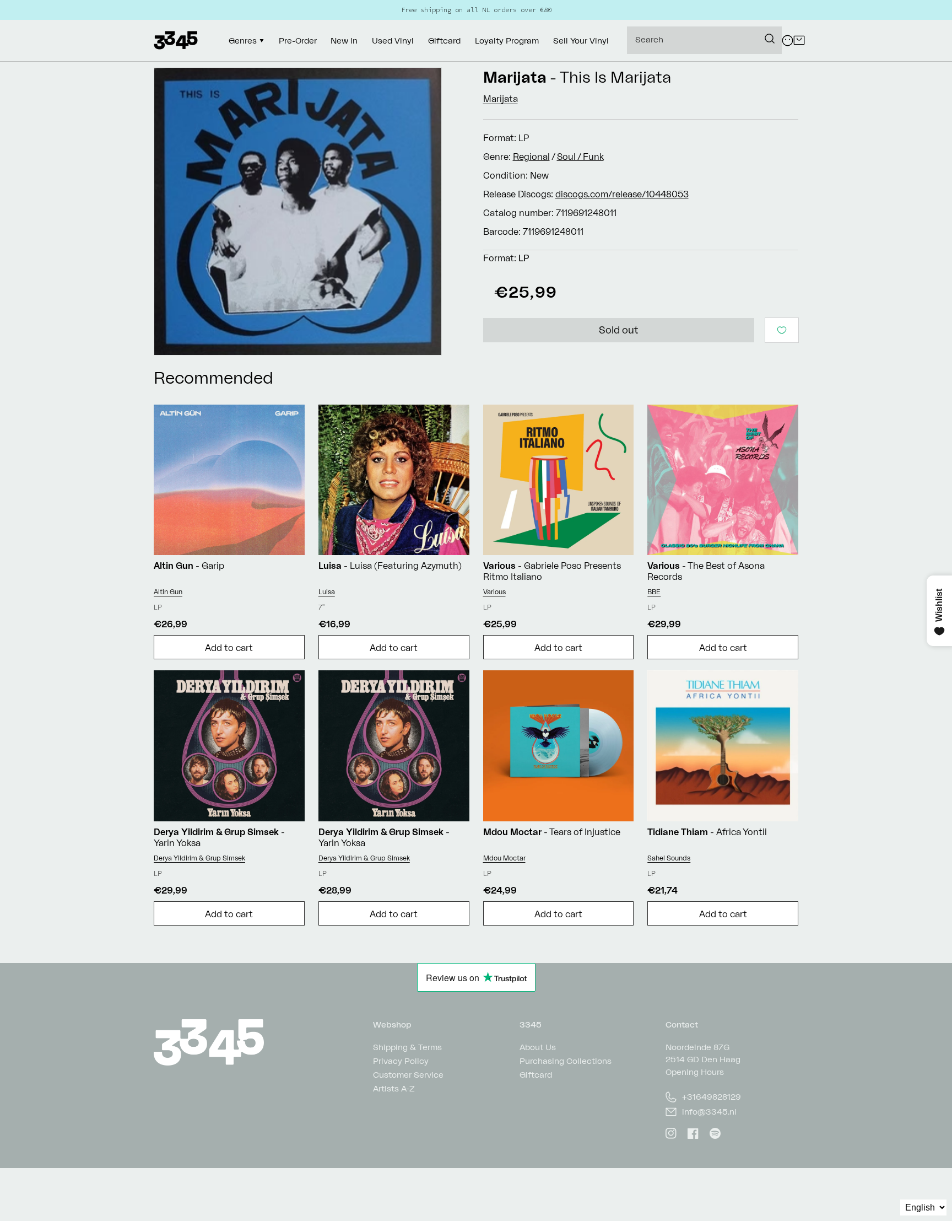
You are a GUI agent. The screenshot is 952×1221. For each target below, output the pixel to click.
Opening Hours (695, 1072)
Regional (531, 156)
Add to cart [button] (229, 647)
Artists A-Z (394, 1088)
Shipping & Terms (407, 1047)
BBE (654, 592)
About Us (538, 1047)
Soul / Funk (580, 156)
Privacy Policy (401, 1061)
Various (494, 592)
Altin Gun (168, 592)
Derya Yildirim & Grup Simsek (199, 858)
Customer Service (408, 1074)
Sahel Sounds (668, 858)
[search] (704, 40)
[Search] (770, 38)
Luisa (326, 592)
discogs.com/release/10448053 (622, 194)
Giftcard (536, 1074)
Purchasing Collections (566, 1061)
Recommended (213, 377)
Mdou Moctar (504, 858)
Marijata (515, 77)
